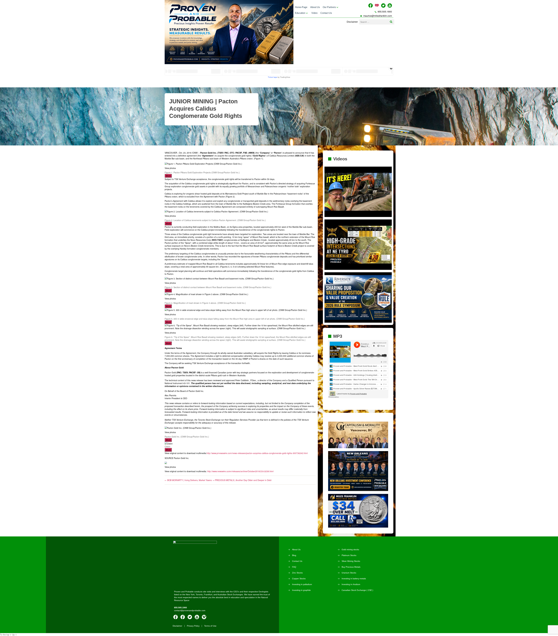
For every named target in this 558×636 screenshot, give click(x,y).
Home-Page (301, 7)
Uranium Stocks (349, 573)
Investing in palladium (302, 584)
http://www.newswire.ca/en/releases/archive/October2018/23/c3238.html (240, 471)
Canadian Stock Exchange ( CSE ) (357, 590)
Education (300, 13)
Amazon (182, 617)
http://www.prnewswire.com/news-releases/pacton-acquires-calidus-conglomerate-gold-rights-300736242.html (257, 453)
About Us (315, 7)
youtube (197, 617)
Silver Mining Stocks (351, 561)
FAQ (294, 567)
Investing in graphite (301, 590)
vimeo (204, 617)
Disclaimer (352, 22)
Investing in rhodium (351, 584)
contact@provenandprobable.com (189, 610)
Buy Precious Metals (351, 567)
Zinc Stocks (297, 573)
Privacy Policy (193, 626)
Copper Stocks (299, 578)
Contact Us (326, 13)
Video (314, 13)
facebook (175, 617)
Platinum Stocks (349, 555)
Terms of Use (210, 626)
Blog (294, 555)
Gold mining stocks (350, 549)
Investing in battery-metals (354, 578)
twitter (190, 617)
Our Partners (329, 7)
